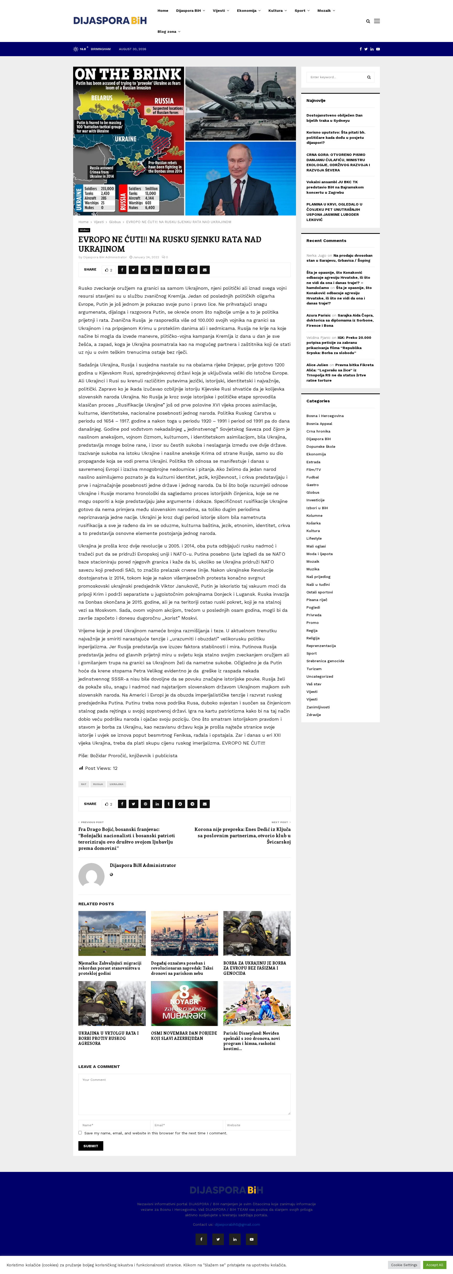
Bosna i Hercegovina (325, 416)
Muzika (312, 569)
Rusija (98, 784)
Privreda (313, 615)
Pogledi (313, 607)
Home (163, 10)
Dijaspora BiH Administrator (105, 257)
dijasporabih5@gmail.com (237, 1224)
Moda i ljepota (319, 554)
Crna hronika (318, 431)
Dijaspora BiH (188, 10)
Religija (313, 638)
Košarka (313, 523)
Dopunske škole (320, 446)
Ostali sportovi (319, 592)
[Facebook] (201, 1239)
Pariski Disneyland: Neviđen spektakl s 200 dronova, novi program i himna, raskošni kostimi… (251, 1040)
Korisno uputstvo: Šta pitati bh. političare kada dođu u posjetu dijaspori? (335, 137)
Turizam (314, 669)
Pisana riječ (316, 600)
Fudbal (312, 477)
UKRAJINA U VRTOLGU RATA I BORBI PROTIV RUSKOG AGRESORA (108, 1038)
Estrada (313, 462)
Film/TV (313, 469)
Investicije (315, 500)
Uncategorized (319, 676)
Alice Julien (317, 365)
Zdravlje (313, 715)
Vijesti (219, 10)
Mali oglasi (316, 546)
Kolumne (314, 515)
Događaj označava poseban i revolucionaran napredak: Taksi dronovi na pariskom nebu (182, 968)
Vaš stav (313, 684)
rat (84, 784)
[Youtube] (251, 1239)
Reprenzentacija (321, 646)
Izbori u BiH (317, 508)
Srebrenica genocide (325, 661)
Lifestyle (314, 538)
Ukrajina (116, 784)
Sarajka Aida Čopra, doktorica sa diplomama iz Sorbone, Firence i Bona (340, 320)
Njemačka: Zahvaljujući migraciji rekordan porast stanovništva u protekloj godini (110, 968)
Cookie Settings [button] (404, 1265)
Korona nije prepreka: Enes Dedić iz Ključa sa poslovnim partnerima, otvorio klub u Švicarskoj (243, 835)
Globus (84, 230)
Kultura (275, 10)
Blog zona (167, 31)
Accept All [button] (434, 1265)
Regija (311, 630)
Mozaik (324, 10)
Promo (312, 622)
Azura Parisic (318, 315)
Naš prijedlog (318, 577)
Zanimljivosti (318, 707)
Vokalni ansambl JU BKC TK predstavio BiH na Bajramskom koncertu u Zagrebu (335, 187)
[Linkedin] (235, 1239)
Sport (300, 10)
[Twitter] (218, 1239)
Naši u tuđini (318, 584)
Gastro (312, 485)
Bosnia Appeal (319, 424)
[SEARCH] (369, 77)
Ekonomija (246, 10)
